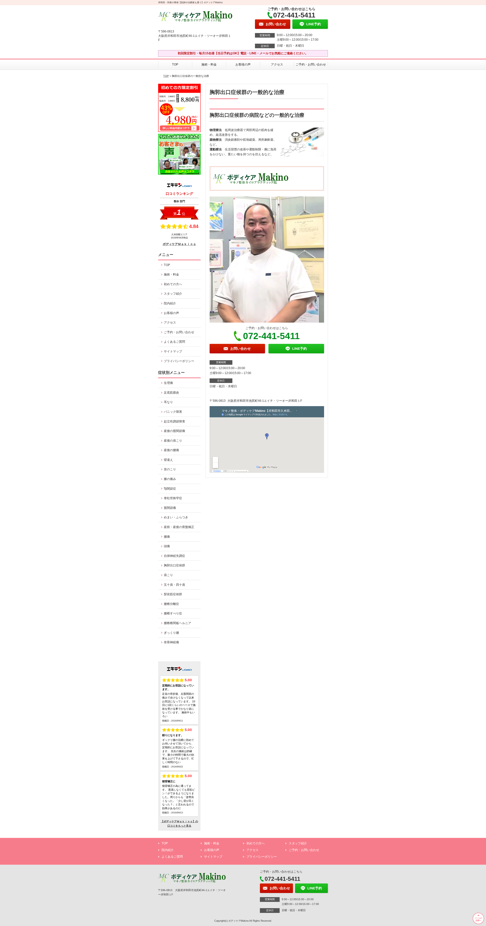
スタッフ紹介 (173, 293)
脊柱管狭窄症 (173, 498)
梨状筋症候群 (173, 594)
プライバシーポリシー (179, 361)
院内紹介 (170, 303)
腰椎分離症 (171, 603)
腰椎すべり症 (173, 613)
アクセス (277, 64)
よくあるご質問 (174, 341)
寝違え (168, 459)
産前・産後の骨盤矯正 (179, 527)
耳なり (168, 402)
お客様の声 (243, 64)
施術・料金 (209, 64)
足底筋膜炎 (171, 392)
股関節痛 (170, 507)
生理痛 (168, 382)
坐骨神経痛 (171, 642)
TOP (175, 64)
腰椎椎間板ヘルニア (177, 623)
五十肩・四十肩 (174, 584)
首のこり (170, 469)
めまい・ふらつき (176, 517)
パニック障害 (173, 411)
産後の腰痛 (171, 450)
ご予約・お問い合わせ (311, 64)
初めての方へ (173, 284)
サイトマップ (173, 351)
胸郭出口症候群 (174, 565)
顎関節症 (170, 488)
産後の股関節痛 (174, 431)
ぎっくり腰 (171, 632)
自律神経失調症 (174, 555)
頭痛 (167, 546)
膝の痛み (170, 479)
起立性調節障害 (174, 421)
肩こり (168, 575)
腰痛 (167, 536)
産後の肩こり (173, 440)
